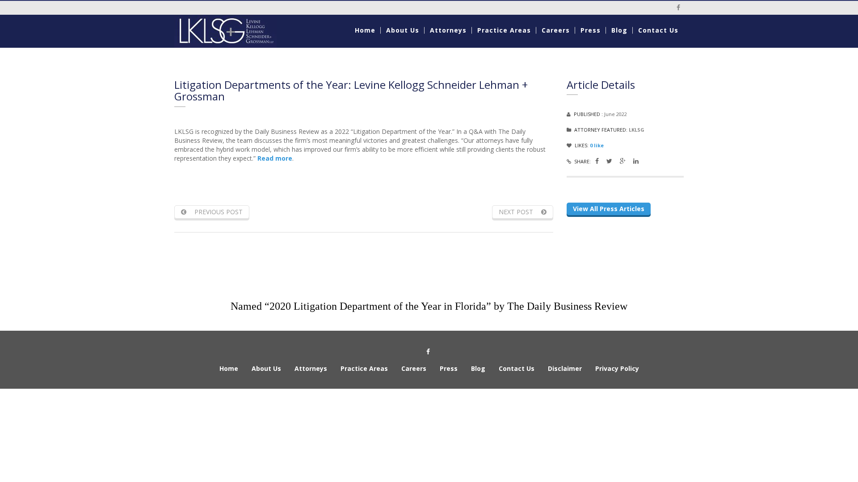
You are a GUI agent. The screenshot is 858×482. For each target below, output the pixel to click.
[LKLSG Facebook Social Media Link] (597, 161)
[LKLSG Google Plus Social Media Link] (623, 161)
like (597, 145)
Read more (274, 158)
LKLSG (636, 129)
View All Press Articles (608, 208)
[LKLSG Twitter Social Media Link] (609, 161)
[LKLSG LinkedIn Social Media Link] (636, 161)
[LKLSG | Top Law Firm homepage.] (233, 31)
